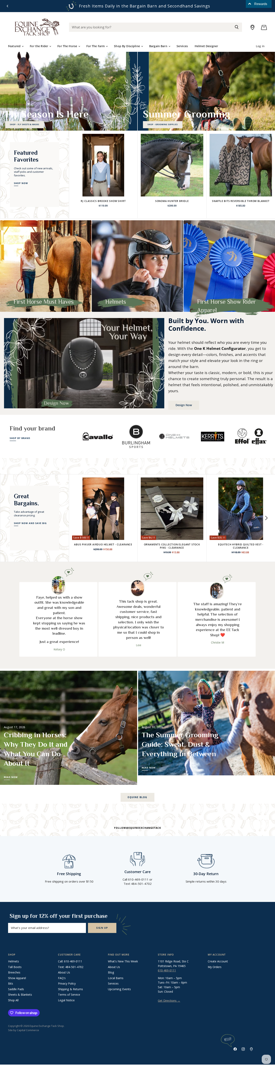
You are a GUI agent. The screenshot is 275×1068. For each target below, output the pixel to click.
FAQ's (62, 978)
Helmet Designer (206, 46)
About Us (64, 972)
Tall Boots (15, 967)
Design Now (184, 405)
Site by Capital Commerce (23, 1030)
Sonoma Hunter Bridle (172, 201)
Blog (111, 972)
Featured (14, 46)
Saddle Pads (16, 989)
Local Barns (115, 978)
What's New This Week (123, 961)
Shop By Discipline (127, 46)
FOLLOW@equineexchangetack (137, 828)
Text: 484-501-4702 (70, 967)
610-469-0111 (167, 970)
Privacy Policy (67, 983)
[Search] (236, 27)
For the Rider (39, 46)
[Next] (266, 174)
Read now (11, 777)
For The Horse (67, 46)
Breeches (14, 972)
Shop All (13, 1000)
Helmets (13, 961)
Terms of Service (69, 994)
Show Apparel (17, 978)
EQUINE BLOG (137, 797)
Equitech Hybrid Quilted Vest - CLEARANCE (240, 546)
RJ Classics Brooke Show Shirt (103, 201)
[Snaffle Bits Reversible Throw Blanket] (241, 165)
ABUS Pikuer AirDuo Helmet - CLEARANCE (103, 544)
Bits (10, 983)
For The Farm (95, 46)
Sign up (102, 928)
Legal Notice (66, 1000)
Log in (260, 46)
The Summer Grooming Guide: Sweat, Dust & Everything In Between (180, 744)
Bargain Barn (158, 46)
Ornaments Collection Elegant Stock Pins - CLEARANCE (172, 546)
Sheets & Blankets (20, 994)
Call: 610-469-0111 (70, 961)
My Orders (214, 967)
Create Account (218, 961)
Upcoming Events (119, 989)
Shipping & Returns (70, 989)
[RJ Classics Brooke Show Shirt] (103, 165)
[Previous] (7, 6)
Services (182, 46)
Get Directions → (169, 1000)
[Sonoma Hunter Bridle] (172, 165)
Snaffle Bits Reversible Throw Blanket (241, 201)
